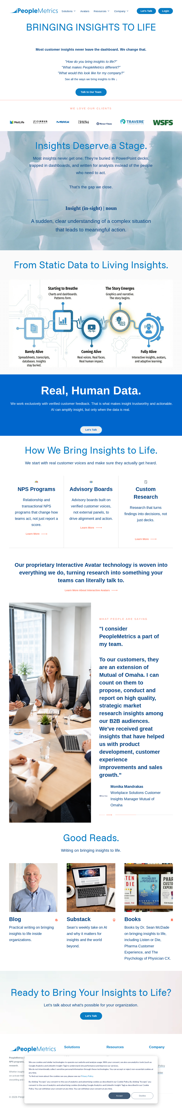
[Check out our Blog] (56, 920)
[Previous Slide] (102, 815)
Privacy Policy (87, 1076)
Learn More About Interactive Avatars (87, 590)
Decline (142, 1095)
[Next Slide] (109, 815)
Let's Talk (146, 11)
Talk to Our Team (91, 92)
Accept (119, 1095)
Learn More (33, 533)
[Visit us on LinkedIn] (172, 920)
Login (165, 11)
